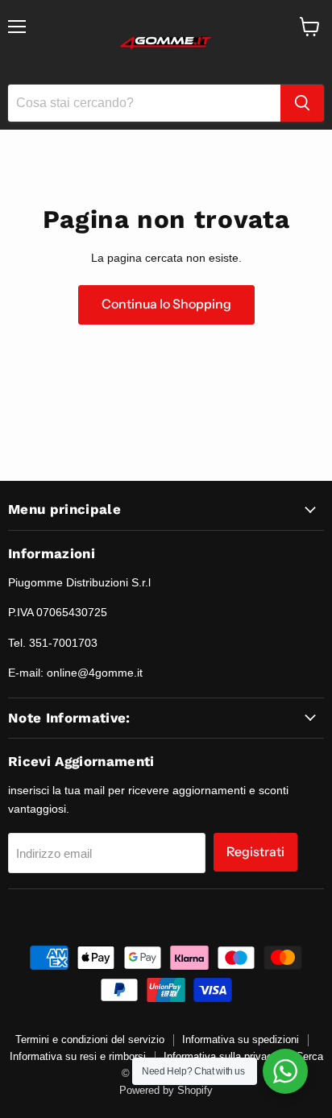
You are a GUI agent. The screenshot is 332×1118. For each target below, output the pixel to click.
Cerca (309, 1056)
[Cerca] (302, 103)
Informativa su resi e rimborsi (78, 1056)
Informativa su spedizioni (240, 1039)
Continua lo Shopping (166, 304)
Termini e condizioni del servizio (89, 1039)
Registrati (255, 851)
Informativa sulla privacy (221, 1056)
